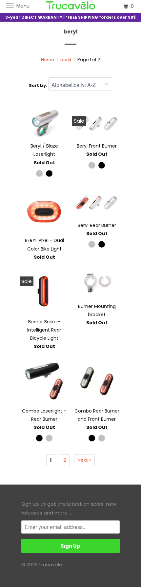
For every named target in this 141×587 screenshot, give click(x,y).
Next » (84, 460)
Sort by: (38, 85)
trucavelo (50, 564)
